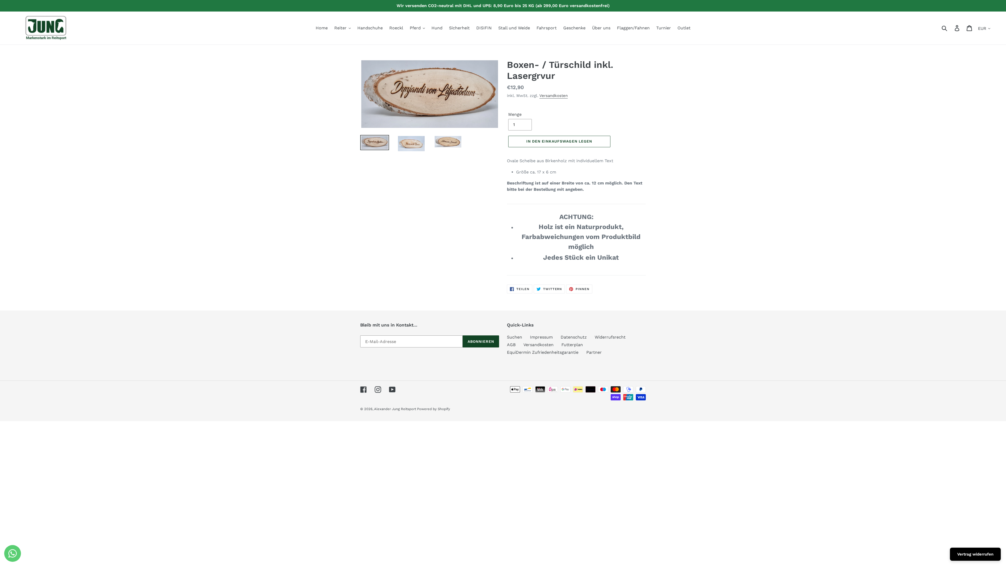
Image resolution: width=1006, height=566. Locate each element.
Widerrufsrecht (610, 337)
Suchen (514, 337)
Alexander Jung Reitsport (395, 409)
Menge (515, 114)
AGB (511, 344)
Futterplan (572, 344)
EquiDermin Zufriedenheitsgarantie (542, 352)
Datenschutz (574, 337)
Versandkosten (553, 95)
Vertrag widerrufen (975, 554)
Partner (594, 352)
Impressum (541, 337)
